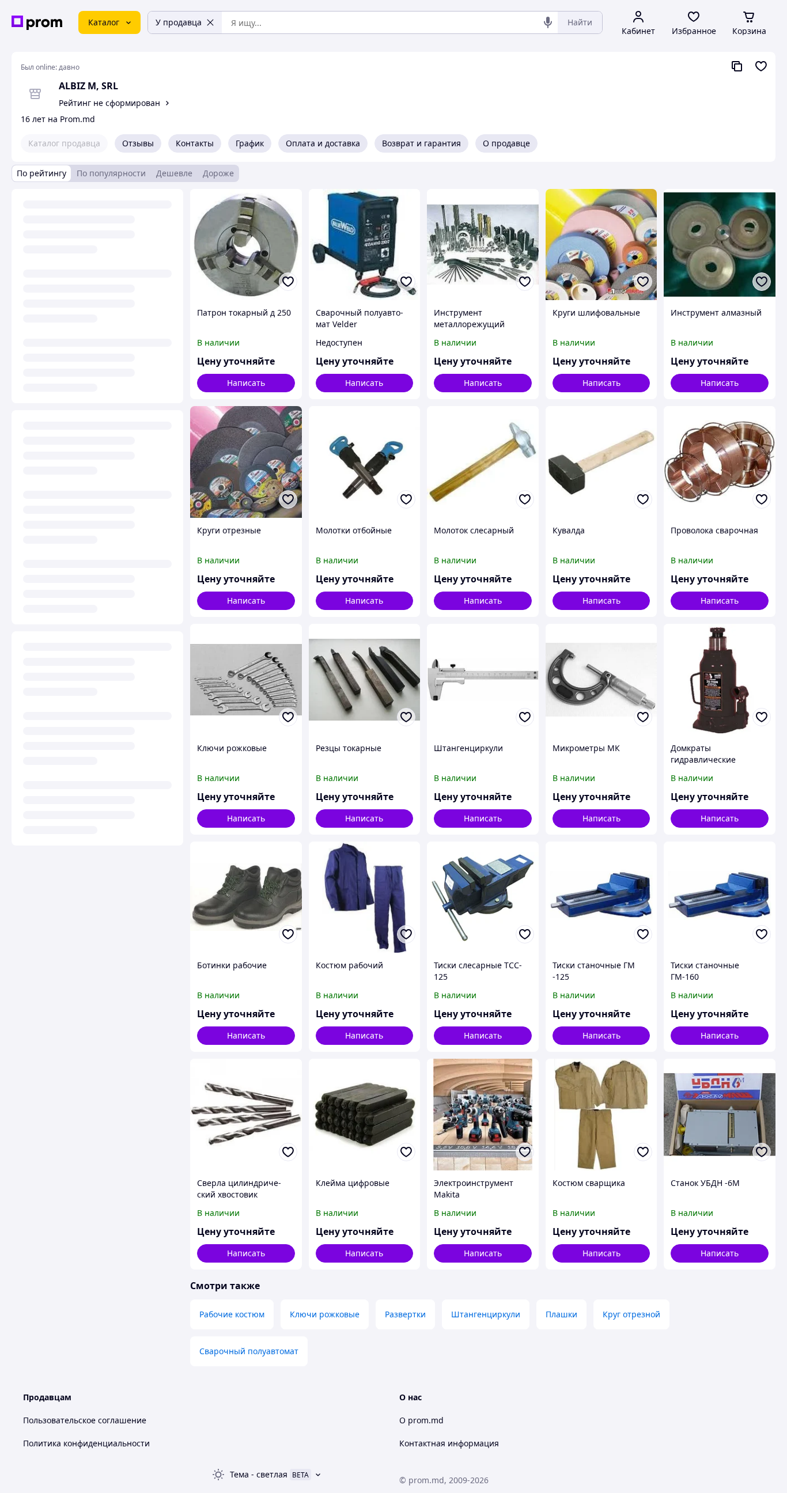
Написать (246, 382)
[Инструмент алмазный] (719, 245)
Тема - (258, 1474)
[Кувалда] (601, 462)
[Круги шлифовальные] (601, 245)
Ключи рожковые (325, 1314)
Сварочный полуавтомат (248, 1351)
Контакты (195, 143)
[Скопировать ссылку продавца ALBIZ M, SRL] (737, 66)
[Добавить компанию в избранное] (761, 66)
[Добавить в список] (288, 281)
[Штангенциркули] (483, 680)
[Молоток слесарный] (483, 462)
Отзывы (138, 143)
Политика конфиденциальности (86, 1443)
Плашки (561, 1314)
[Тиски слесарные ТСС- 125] (483, 897)
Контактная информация (449, 1443)
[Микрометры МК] (601, 680)
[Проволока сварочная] (719, 462)
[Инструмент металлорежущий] (483, 245)
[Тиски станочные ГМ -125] (601, 897)
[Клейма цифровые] (365, 1114)
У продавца (179, 22)
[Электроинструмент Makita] (483, 1114)
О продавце (506, 143)
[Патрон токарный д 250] (246, 245)
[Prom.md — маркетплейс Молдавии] (37, 23)
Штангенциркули (485, 1314)
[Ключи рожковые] (246, 680)
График (250, 143)
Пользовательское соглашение (84, 1420)
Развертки (405, 1314)
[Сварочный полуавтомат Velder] (365, 245)
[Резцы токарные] (365, 680)
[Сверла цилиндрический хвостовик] (246, 1114)
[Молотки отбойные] (365, 462)
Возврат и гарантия (421, 143)
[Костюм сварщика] (601, 1114)
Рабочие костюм (231, 1314)
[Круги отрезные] (246, 462)
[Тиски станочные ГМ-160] (719, 897)
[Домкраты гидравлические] (719, 680)
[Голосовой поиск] (548, 22)
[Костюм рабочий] (365, 897)
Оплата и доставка (323, 143)
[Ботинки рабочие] (246, 897)
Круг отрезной (631, 1314)
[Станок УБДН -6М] (719, 1114)
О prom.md (421, 1420)
